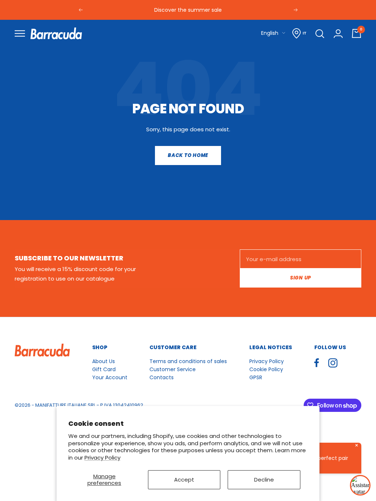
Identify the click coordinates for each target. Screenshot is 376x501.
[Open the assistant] (360, 485)
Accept (184, 479)
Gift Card (104, 369)
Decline (264, 479)
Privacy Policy (102, 457)
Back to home (188, 155)
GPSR (255, 377)
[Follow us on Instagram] (332, 362)
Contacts (161, 377)
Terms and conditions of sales (188, 361)
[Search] (320, 33)
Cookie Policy (266, 369)
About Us (103, 361)
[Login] (338, 33)
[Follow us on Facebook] (316, 362)
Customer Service (172, 369)
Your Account (109, 377)
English (269, 33)
